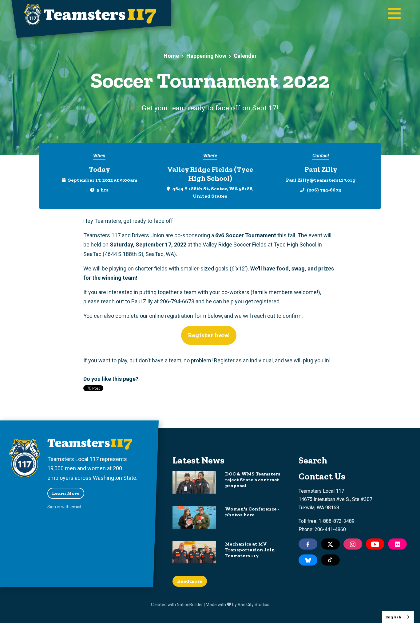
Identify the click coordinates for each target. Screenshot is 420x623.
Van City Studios (253, 604)
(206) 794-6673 (324, 190)
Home (171, 56)
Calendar (245, 56)
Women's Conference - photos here (252, 512)
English (393, 617)
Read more (189, 581)
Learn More (66, 493)
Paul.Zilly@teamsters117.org (320, 180)
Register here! (209, 335)
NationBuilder (190, 604)
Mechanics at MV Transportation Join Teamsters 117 (250, 549)
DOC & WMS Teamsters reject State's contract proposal (252, 479)
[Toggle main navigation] (394, 14)
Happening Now (206, 56)
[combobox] (398, 617)
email (75, 506)
